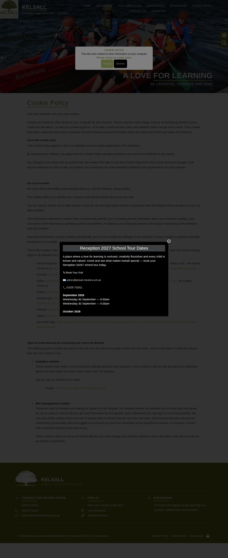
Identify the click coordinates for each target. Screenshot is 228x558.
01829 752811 (74, 287)
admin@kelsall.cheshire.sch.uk (84, 280)
